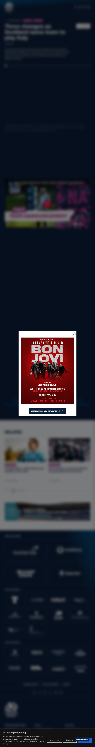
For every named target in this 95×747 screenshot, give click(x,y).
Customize (54, 740)
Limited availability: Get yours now (45, 411)
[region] (47, 738)
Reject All (69, 740)
